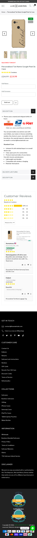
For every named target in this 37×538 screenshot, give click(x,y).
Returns (4, 355)
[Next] (33, 34)
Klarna (4, 452)
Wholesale (5, 434)
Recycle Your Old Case (9, 370)
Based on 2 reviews (10, 202)
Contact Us (5, 348)
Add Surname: (6, 91)
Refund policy (6, 381)
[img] (18, 252)
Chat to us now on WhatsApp (14, 331)
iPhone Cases (6, 406)
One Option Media (29, 527)
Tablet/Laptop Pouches (9, 417)
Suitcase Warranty (7, 449)
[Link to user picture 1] (18, 234)
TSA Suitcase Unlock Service (11, 456)
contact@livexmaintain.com (13, 326)
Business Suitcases (8, 398)
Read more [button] (9, 261)
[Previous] (4, 34)
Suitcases (5, 395)
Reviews (4, 363)
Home (3, 12)
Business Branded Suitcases (11, 438)
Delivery (4, 352)
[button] (6, 72)
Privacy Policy (6, 442)
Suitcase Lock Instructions (10, 359)
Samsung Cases (7, 409)
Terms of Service (7, 377)
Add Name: (5, 83)
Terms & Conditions (8, 445)
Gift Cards (5, 366)
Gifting (4, 402)
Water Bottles (6, 420)
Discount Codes (7, 373)
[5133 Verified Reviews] (18, 523)
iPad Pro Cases (6, 413)
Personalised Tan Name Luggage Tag (16, 299)
